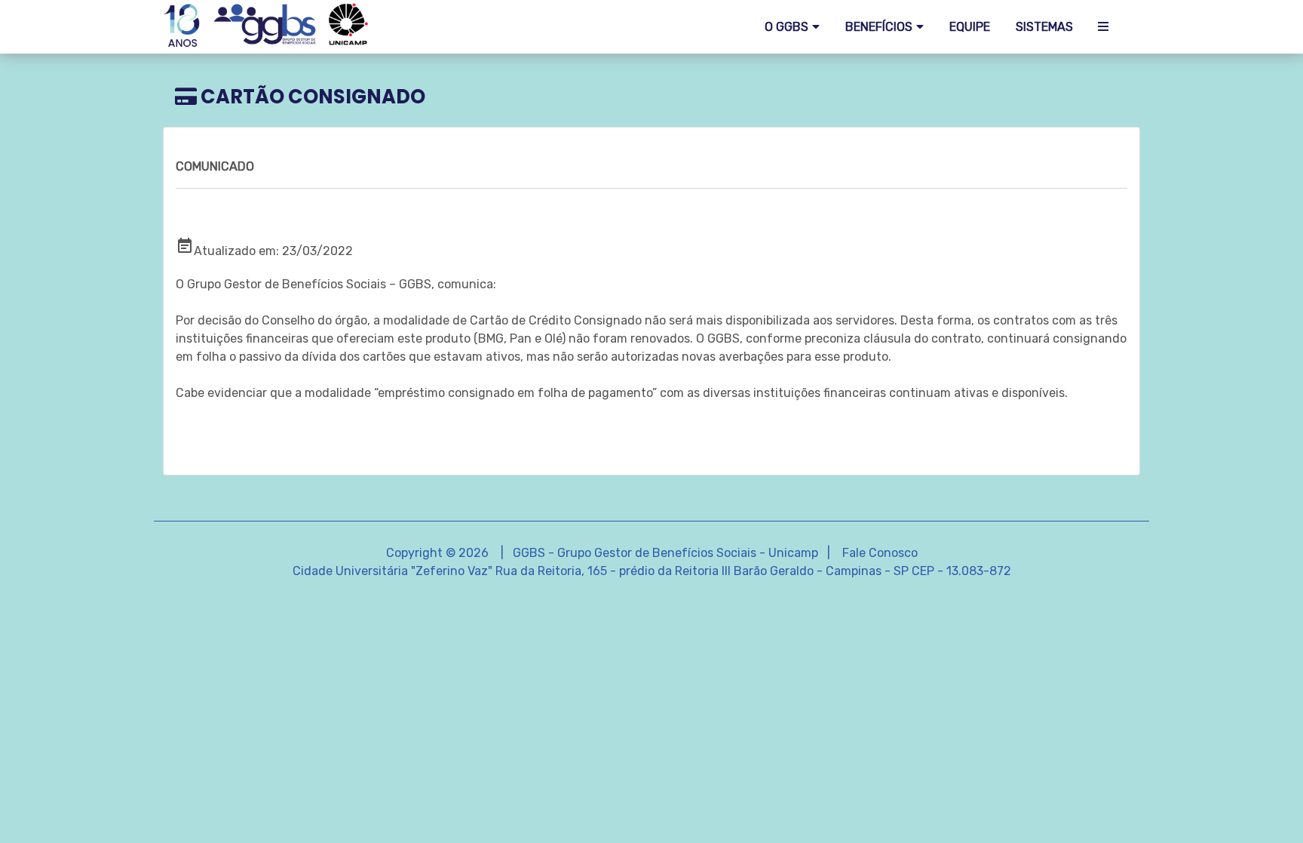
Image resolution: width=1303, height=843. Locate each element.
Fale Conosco (880, 553)
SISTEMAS (1044, 27)
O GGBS (786, 27)
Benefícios (878, 27)
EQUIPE (969, 27)
